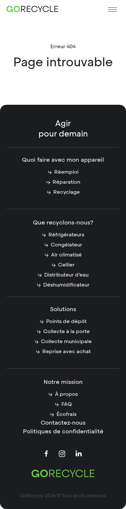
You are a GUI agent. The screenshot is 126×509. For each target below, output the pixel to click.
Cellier (66, 264)
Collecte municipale (66, 341)
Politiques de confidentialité (63, 431)
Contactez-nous (63, 422)
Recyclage (66, 192)
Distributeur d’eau (66, 274)
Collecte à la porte (66, 331)
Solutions (63, 309)
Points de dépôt (66, 321)
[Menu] (112, 9)
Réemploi (66, 171)
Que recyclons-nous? (63, 222)
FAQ (66, 404)
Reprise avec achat (66, 351)
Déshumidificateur (66, 284)
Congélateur (66, 244)
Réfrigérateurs (66, 234)
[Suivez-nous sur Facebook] (46, 454)
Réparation (66, 182)
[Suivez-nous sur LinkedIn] (79, 454)
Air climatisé (66, 254)
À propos (66, 394)
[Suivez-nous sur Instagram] (62, 455)
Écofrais (66, 414)
